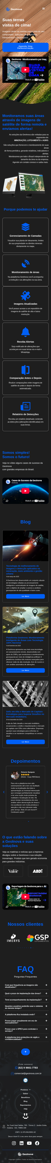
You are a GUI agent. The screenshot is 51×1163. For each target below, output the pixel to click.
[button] (43, 8)
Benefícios (25, 1097)
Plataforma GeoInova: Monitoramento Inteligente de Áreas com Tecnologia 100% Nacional (25, 640)
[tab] (26, 986)
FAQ (25, 1109)
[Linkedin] (22, 1143)
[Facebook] (37, 1143)
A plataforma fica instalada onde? (20, 1014)
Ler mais (25, 596)
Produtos (24, 1090)
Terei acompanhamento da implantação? (23, 1000)
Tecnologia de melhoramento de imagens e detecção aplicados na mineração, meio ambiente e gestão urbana (24, 570)
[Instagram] (14, 1143)
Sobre (25, 1094)
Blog (25, 1101)
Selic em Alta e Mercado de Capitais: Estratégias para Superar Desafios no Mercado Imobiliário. (25, 714)
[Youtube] (29, 1143)
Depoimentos (25, 1105)
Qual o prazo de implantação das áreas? (23, 993)
